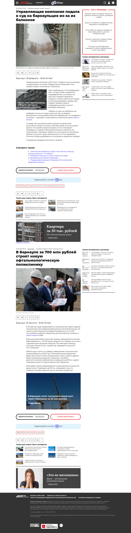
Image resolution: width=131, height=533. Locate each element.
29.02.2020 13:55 (21, 8)
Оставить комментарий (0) (65, 170)
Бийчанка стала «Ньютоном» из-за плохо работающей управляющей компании (68, 202)
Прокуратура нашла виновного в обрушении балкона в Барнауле (35, 208)
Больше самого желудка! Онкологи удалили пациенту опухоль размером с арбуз (98, 15)
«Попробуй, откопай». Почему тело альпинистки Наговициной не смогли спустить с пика (102, 61)
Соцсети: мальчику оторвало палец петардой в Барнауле (98, 40)
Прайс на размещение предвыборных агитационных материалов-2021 (53, 497)
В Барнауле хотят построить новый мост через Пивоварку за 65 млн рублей (50, 397)
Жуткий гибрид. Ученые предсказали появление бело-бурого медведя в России (103, 274)
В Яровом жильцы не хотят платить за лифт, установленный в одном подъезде (48, 157)
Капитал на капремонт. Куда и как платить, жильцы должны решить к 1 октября (51, 153)
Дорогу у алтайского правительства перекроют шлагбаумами (98, 23)
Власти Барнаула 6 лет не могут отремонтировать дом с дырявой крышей (35, 215)
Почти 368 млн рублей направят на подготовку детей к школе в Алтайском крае (98, 32)
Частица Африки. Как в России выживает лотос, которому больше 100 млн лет (102, 281)
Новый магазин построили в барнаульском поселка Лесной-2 (35, 461)
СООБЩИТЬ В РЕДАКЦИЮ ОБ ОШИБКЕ (89, 497)
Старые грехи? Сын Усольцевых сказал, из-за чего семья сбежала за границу (102, 88)
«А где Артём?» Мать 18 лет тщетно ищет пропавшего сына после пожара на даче (102, 254)
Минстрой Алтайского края (25, 312)
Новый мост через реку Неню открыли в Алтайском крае (34, 454)
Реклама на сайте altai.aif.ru (56, 495)
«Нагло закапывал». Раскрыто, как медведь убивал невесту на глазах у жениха (102, 68)
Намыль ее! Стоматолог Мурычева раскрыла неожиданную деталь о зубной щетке (102, 260)
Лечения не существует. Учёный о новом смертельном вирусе (101, 80)
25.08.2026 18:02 (21, 249)
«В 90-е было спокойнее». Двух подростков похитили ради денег (102, 94)
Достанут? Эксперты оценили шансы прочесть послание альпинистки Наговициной (103, 267)
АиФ (72, 68)
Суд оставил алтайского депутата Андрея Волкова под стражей (35, 201)
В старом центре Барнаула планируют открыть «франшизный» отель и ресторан (98, 48)
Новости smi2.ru (23, 243)
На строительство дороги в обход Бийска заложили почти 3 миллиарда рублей (36, 448)
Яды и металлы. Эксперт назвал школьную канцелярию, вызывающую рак (101, 288)
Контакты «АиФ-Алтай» (37, 495)
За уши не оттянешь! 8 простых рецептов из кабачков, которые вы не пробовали (103, 74)
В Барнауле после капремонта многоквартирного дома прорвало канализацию (67, 209)
